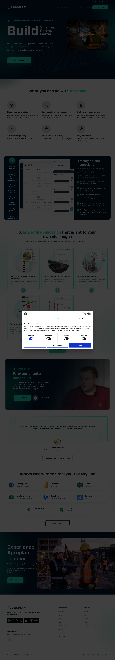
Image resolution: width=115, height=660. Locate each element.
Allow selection (57, 345)
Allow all (80, 345)
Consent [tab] (34, 318)
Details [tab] (57, 318)
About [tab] (81, 318)
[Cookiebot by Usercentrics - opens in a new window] (84, 314)
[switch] (48, 338)
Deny (35, 345)
